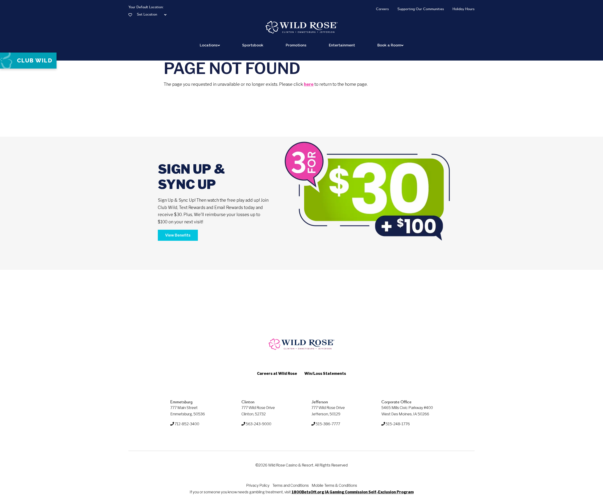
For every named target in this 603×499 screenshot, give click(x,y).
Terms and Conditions (290, 485)
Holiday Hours (463, 9)
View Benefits (178, 235)
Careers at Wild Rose (277, 373)
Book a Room (389, 45)
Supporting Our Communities (420, 9)
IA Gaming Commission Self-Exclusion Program (369, 492)
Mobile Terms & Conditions (334, 485)
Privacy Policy (257, 485)
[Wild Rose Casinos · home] (302, 27)
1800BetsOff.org (308, 492)
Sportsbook (252, 45)
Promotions (296, 45)
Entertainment (342, 45)
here (309, 84)
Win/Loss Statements (325, 373)
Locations (209, 45)
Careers (382, 9)
